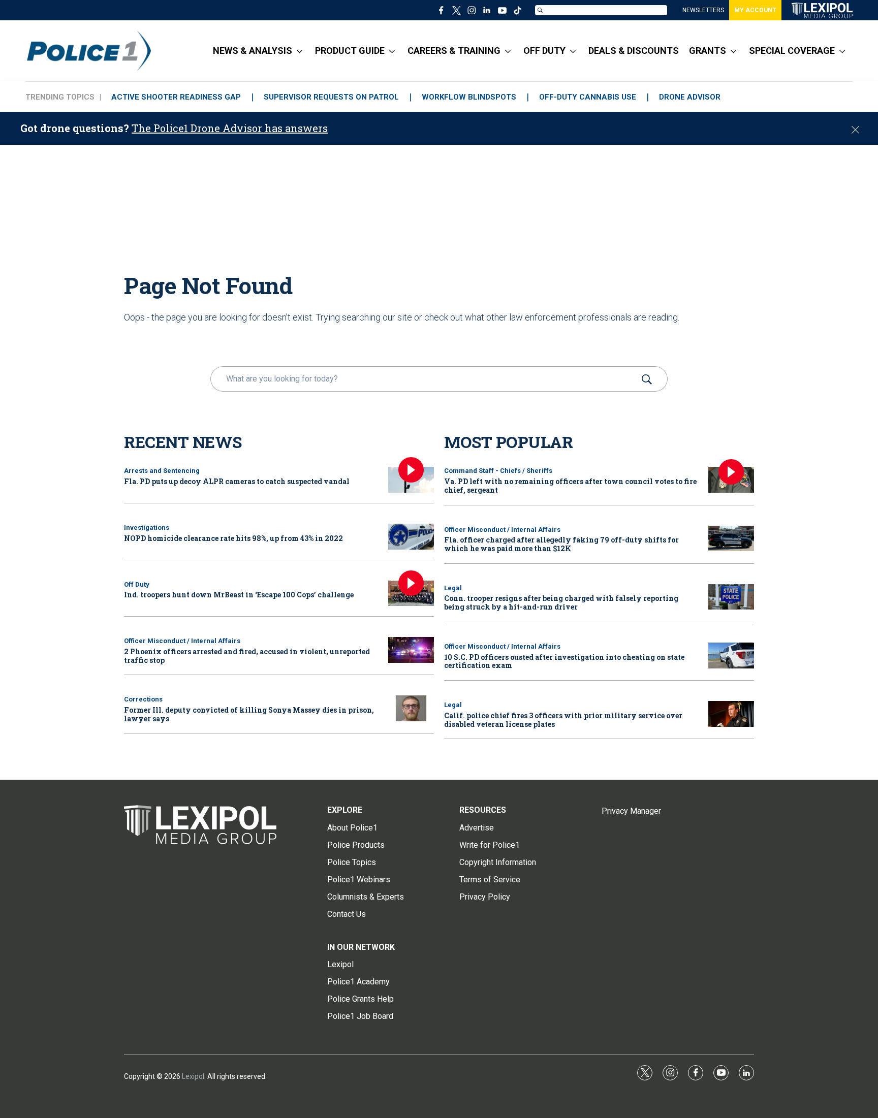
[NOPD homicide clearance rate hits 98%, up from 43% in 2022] (411, 537)
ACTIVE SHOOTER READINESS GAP (176, 97)
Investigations (146, 527)
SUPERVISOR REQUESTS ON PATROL (331, 97)
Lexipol (193, 1076)
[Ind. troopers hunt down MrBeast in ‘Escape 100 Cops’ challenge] (411, 593)
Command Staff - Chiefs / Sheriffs (498, 470)
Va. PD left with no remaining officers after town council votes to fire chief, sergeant (570, 485)
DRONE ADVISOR (689, 97)
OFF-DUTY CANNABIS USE (587, 97)
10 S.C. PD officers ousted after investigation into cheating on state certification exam (564, 661)
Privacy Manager (631, 811)
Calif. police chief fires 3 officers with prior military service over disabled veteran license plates (563, 720)
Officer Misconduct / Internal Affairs (182, 641)
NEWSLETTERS (703, 10)
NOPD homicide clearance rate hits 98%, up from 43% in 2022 (233, 538)
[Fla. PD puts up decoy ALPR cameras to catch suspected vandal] (411, 480)
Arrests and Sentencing (162, 470)
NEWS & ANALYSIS (252, 50)
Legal (453, 588)
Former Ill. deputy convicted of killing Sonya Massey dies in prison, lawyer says (249, 714)
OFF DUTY (544, 50)
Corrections (143, 699)
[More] (299, 50)
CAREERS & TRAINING (453, 50)
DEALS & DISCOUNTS (633, 50)
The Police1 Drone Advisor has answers (230, 128)
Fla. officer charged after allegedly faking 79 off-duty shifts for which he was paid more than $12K (561, 544)
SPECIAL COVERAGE (792, 50)
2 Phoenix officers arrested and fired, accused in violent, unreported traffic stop (247, 656)
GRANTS (707, 50)
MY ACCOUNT (755, 10)
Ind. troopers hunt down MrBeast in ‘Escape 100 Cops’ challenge (239, 594)
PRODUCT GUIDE (350, 50)
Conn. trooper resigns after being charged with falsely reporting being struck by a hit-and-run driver (561, 602)
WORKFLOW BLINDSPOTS (469, 97)
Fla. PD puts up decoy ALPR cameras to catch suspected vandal (237, 481)
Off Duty (136, 584)
